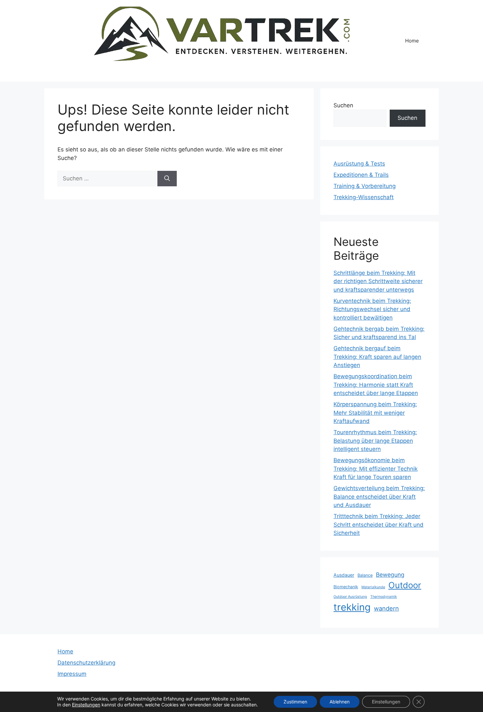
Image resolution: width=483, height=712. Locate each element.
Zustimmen (295, 701)
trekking (352, 607)
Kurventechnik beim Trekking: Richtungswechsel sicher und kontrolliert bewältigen (372, 309)
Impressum (72, 674)
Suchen (343, 105)
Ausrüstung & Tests (359, 163)
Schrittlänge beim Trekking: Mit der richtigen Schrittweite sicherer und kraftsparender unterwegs (378, 281)
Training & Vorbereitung (365, 186)
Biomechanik (346, 586)
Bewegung (390, 574)
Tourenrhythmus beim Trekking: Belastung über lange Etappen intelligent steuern (375, 440)
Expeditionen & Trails (361, 174)
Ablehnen (340, 701)
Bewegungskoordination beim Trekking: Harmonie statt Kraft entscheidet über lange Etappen (376, 384)
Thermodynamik (383, 596)
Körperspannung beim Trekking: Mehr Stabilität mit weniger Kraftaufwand (375, 412)
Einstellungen (86, 704)
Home (412, 41)
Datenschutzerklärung (86, 662)
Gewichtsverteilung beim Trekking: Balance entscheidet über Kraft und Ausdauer (379, 496)
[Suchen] (167, 179)
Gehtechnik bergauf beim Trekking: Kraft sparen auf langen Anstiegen (377, 356)
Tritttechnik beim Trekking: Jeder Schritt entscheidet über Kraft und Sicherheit (379, 524)
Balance (365, 575)
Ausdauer (344, 575)
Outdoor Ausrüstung (350, 596)
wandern (386, 608)
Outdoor (404, 585)
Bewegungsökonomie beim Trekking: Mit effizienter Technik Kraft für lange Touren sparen (376, 468)
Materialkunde (373, 587)
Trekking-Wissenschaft (364, 197)
